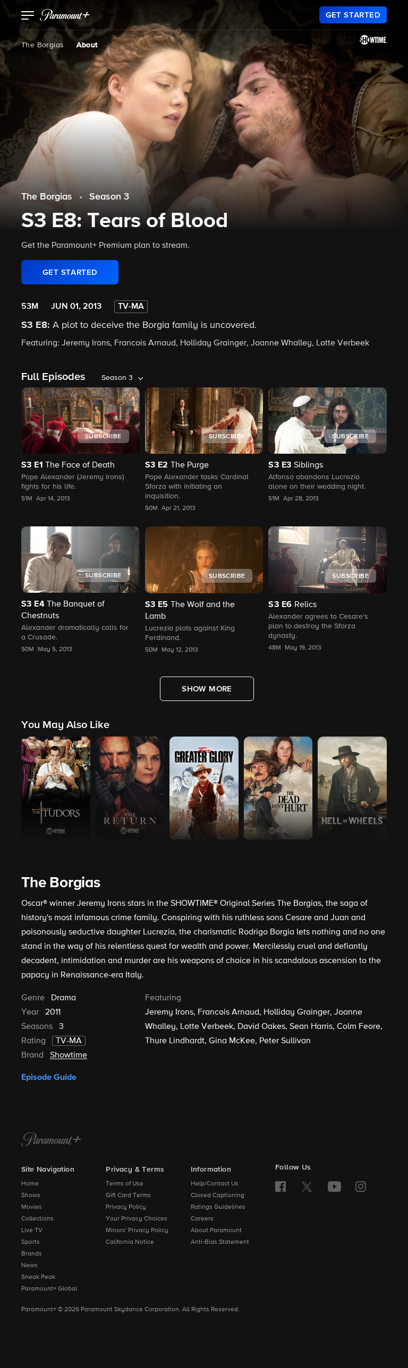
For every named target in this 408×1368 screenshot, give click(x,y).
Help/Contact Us (215, 1184)
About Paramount (216, 1230)
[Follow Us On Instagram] (360, 1186)
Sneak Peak (38, 1277)
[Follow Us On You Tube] (334, 1186)
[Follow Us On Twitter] (306, 1186)
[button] (28, 16)
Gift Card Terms (128, 1195)
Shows (30, 1195)
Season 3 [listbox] (117, 378)
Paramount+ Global (49, 1289)
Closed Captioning (217, 1195)
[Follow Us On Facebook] (280, 1186)
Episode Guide (48, 1077)
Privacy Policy (126, 1207)
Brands (31, 1254)
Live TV (31, 1230)
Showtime (68, 1055)
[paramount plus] (65, 15)
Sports (30, 1242)
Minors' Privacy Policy (137, 1230)
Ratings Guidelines (218, 1207)
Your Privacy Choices (136, 1219)
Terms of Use (124, 1184)
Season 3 (109, 197)
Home (30, 1184)
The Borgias (42, 45)
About (86, 45)
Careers (202, 1219)
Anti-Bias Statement (220, 1242)
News (29, 1265)
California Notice (130, 1242)
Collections (37, 1219)
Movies (31, 1207)
